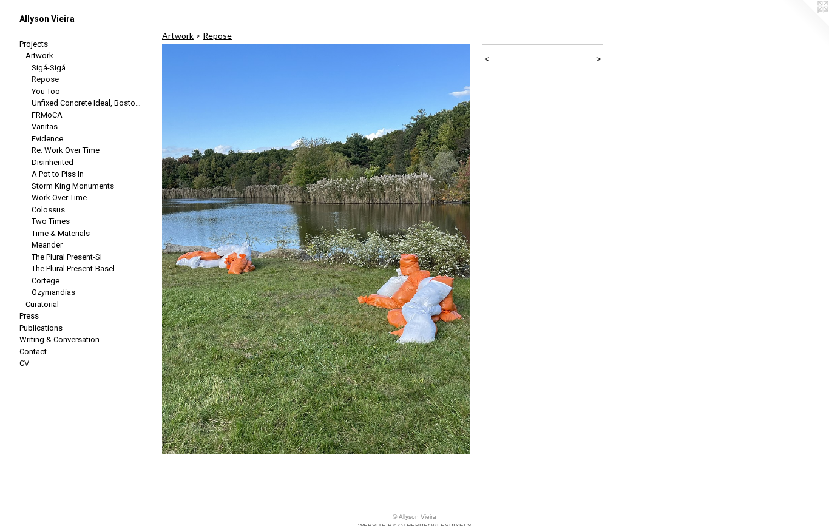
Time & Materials (61, 233)
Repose (45, 79)
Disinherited (52, 162)
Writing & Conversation (59, 339)
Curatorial (42, 304)
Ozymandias (53, 292)
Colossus (48, 209)
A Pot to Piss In (58, 173)
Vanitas (45, 126)
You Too (46, 91)
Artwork (39, 55)
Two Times (51, 221)
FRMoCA (47, 115)
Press (29, 315)
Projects (33, 44)
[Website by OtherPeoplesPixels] (804, 24)
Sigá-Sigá (49, 67)
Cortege (45, 280)
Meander (47, 244)
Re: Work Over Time (66, 150)
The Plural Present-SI (67, 256)
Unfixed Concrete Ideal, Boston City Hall (86, 102)
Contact (33, 351)
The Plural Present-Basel (73, 268)
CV (24, 363)
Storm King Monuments (73, 186)
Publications (41, 327)
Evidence (47, 138)
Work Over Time (59, 197)
